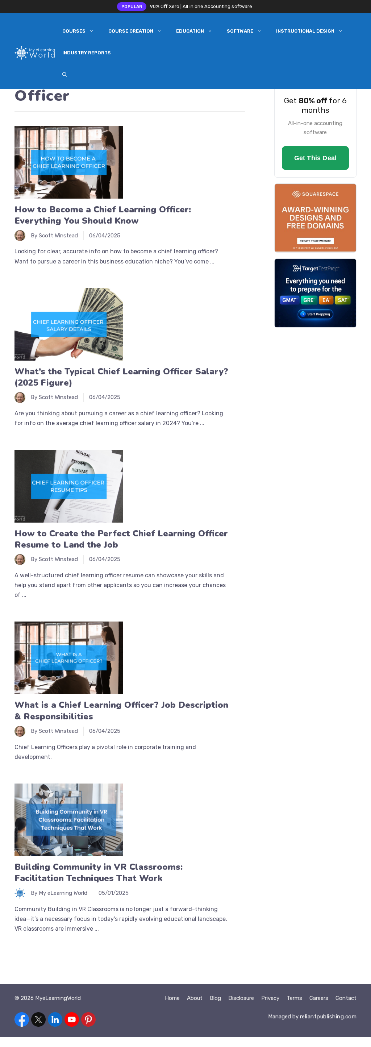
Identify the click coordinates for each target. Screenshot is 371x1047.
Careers (318, 998)
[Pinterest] (88, 1021)
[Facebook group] (21, 1021)
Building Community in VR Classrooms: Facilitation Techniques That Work (98, 872)
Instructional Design (305, 31)
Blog (215, 998)
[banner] (315, 112)
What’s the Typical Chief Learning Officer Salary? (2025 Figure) (121, 377)
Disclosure (241, 998)
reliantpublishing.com (328, 1016)
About (195, 998)
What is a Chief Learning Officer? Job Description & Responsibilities (121, 710)
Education (190, 31)
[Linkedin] (55, 1021)
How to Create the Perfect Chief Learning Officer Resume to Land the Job (121, 539)
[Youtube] (71, 1021)
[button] (64, 75)
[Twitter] (38, 1021)
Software (240, 31)
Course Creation (130, 31)
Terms (294, 998)
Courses (74, 31)
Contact (346, 998)
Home (172, 998)
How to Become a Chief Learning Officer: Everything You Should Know (102, 215)
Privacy (270, 998)
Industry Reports (86, 52)
